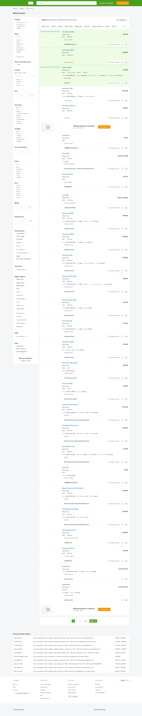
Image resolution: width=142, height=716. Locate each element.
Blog (41, 695)
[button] (122, 44)
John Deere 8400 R (68, 234)
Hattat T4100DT (67, 67)
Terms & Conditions (45, 684)
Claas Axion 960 (67, 255)
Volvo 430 (65, 467)
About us (15, 684)
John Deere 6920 (67, 174)
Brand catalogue (44, 698)
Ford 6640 (65, 195)
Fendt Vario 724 (18, 641)
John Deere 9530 (67, 88)
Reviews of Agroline (45, 692)
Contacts (15, 690)
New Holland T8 (18, 667)
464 (85, 621)
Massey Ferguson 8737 (69, 300)
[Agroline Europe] (19, 3)
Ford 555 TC (66, 135)
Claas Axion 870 (18, 649)
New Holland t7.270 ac (69, 530)
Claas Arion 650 (18, 671)
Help (14, 687)
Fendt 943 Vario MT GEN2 (70, 509)
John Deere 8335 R (68, 50)
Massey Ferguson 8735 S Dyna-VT (73, 488)
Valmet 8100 (66, 584)
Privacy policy (43, 687)
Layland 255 (66, 566)
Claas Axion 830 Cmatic (69, 276)
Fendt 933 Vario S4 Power (70, 404)
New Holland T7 (18, 638)
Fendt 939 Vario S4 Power (70, 425)
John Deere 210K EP (68, 105)
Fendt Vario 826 (67, 321)
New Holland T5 (18, 660)
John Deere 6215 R (68, 342)
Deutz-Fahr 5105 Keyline (69, 363)
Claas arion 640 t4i (68, 548)
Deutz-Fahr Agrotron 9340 (21, 656)
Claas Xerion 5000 (67, 213)
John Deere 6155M (68, 32)
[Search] (38, 3)
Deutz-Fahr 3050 (67, 383)
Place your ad (104, 127)
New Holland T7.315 (68, 446)
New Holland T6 (18, 652)
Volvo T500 (65, 153)
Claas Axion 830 (18, 663)
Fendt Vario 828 (18, 645)
